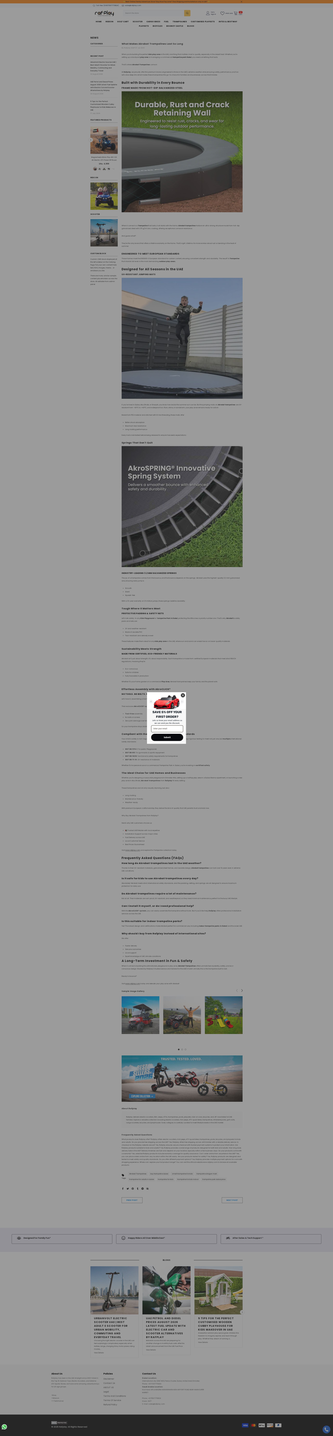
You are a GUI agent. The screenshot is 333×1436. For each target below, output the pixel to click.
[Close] (183, 695)
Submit (167, 737)
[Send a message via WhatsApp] (4, 1427)
